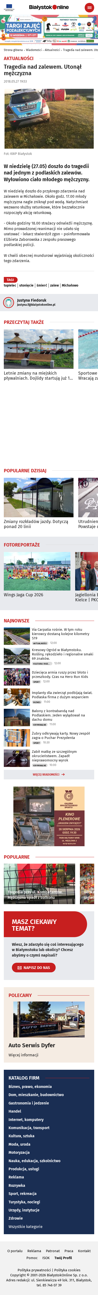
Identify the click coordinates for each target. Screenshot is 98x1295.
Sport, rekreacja (23, 1193)
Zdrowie (16, 1218)
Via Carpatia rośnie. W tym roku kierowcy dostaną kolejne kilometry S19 (60, 633)
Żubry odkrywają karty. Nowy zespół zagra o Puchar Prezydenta (61, 735)
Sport (36, 682)
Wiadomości (34, 50)
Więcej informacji (24, 1055)
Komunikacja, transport (29, 1128)
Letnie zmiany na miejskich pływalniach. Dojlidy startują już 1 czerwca (37, 376)
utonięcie (26, 285)
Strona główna (13, 50)
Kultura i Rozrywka (42, 664)
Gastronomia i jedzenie (29, 1103)
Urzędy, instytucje (24, 1210)
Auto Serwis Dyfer (32, 1045)
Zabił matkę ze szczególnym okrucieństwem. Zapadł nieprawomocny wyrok (54, 755)
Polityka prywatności (34, 1270)
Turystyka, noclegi (24, 1202)
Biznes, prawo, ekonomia (30, 1086)
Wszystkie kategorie (26, 1226)
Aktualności (52, 50)
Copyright (18, 1275)
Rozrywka (17, 1185)
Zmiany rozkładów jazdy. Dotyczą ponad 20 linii (36, 524)
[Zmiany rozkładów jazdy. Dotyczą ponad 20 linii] (39, 497)
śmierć (42, 285)
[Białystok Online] (49, 7)
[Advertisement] (49, 424)
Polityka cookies (67, 1270)
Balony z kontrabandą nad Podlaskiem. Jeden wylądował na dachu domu (58, 715)
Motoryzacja (19, 1152)
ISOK (46, 1258)
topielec (10, 285)
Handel (15, 1111)
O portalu (15, 1251)
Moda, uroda (19, 1144)
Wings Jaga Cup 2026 (23, 594)
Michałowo (70, 285)
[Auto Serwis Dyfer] (49, 1019)
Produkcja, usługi (24, 1169)
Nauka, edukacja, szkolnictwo (34, 1161)
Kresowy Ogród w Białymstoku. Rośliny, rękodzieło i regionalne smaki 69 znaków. (62, 654)
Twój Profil (63, 1258)
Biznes (36, 702)
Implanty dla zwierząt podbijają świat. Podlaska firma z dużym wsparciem (62, 695)
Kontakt (84, 1251)
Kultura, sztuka (21, 1136)
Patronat (53, 1251)
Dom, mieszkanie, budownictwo (36, 1094)
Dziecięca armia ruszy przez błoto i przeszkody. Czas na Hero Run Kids (60, 674)
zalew (54, 285)
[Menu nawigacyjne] (89, 7)
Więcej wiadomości (46, 774)
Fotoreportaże (22, 544)
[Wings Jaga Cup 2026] (37, 571)
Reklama (16, 1177)
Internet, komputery (26, 1119)
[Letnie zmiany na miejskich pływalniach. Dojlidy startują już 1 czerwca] (39, 349)
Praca (68, 1251)
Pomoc (32, 1258)
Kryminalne (39, 725)
